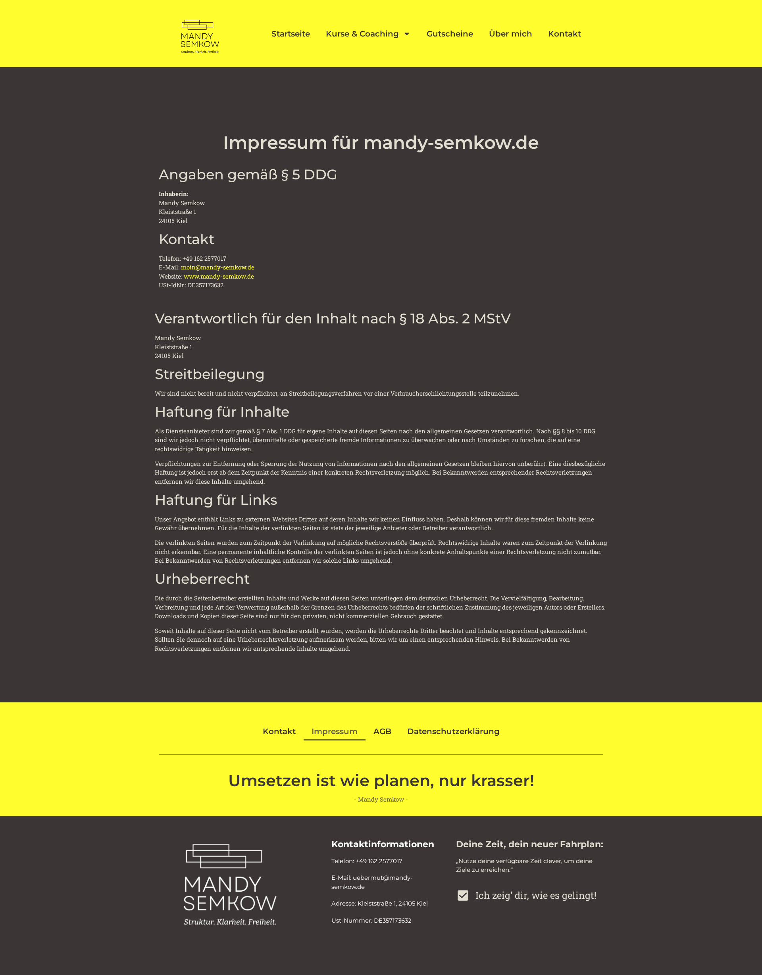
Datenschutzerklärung (453, 731)
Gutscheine (450, 33)
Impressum (335, 731)
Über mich (510, 33)
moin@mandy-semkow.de (217, 267)
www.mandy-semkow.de (219, 276)
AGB (382, 731)
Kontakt (564, 33)
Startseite (290, 33)
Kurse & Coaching (362, 33)
